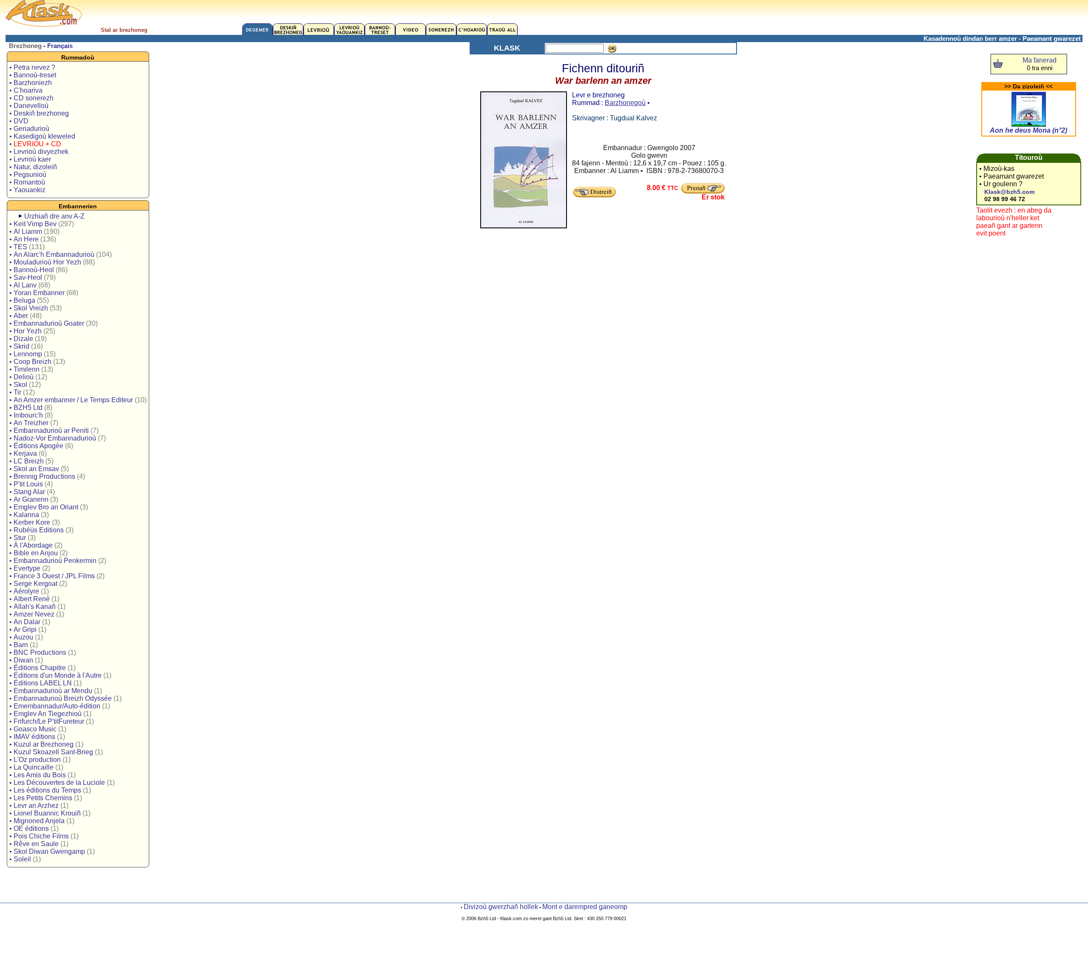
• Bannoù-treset (32, 75)
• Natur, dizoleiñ (33, 167)
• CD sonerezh (31, 98)
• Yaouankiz (27, 189)
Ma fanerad (1040, 60)
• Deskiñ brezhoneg (39, 113)
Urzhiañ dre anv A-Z (54, 216)
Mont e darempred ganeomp (584, 906)
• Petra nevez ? (32, 67)
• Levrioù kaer (30, 159)
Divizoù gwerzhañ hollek (501, 906)
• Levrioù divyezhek (38, 151)
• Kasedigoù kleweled (42, 136)
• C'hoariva (25, 90)
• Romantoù (27, 182)
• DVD (18, 121)
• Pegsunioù (27, 174)
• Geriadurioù (29, 128)
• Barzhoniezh (30, 82)
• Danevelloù (28, 105)
